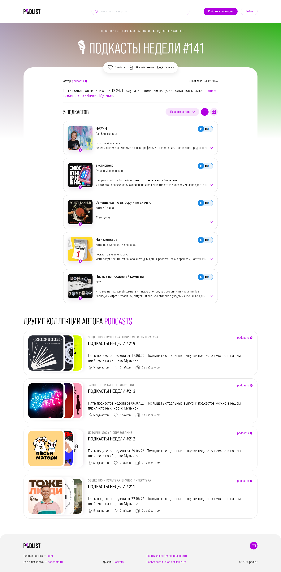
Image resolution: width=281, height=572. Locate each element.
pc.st (50, 556)
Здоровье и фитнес (170, 31)
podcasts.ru (55, 562)
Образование (142, 31)
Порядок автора (180, 112)
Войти (249, 11)
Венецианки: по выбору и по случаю (123, 202)
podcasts (78, 81)
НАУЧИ (101, 128)
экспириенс (104, 165)
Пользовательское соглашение (166, 562)
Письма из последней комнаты (120, 276)
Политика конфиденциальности (166, 556)
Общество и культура (113, 31)
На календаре (106, 239)
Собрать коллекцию (220, 11)
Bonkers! (119, 562)
